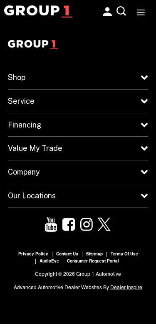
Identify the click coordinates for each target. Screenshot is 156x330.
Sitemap (94, 254)
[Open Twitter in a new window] (104, 224)
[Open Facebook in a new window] (68, 224)
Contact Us (67, 254)
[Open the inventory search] (121, 11)
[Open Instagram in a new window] (86, 224)
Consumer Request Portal (93, 261)
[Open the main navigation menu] (140, 11)
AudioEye (49, 261)
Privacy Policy (33, 254)
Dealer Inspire (126, 286)
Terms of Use (124, 254)
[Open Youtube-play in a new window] (50, 224)
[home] (38, 10)
